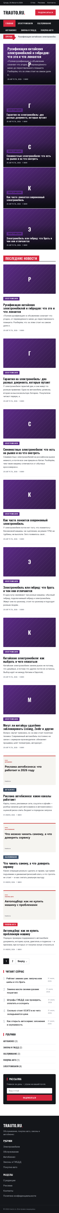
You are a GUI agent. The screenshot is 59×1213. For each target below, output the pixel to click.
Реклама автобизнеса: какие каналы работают (27, 797)
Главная (9, 23)
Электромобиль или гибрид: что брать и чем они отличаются (29, 239)
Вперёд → (22, 961)
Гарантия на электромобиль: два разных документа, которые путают (27, 116)
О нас (33, 3)
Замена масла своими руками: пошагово (23, 991)
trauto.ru (14, 12)
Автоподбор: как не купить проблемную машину (21, 932)
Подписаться (45, 12)
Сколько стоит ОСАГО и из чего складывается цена (24, 1012)
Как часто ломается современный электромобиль (26, 198)
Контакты (51, 3)
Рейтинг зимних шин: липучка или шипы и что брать (24, 980)
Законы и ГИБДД (28, 30)
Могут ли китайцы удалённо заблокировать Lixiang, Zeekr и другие (28, 727)
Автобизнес (11, 30)
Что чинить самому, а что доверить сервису (26, 865)
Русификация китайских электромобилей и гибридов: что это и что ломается (28, 52)
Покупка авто (47, 30)
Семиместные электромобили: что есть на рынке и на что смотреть (29, 157)
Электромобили (25, 23)
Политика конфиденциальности (19, 1196)
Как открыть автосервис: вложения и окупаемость (26, 1023)
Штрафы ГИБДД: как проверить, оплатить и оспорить (24, 1002)
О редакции (9, 1180)
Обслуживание (44, 23)
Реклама (41, 3)
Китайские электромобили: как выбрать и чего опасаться (23, 660)
